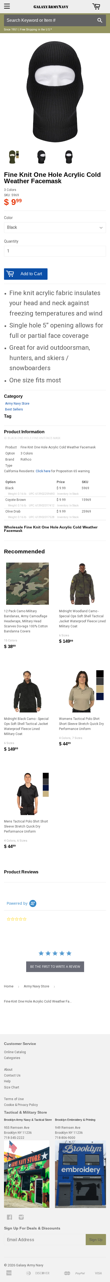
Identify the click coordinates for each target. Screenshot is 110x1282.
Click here (43, 471)
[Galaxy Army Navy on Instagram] (21, 1218)
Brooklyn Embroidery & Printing (75, 1119)
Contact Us (12, 1075)
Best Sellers (14, 409)
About (8, 1069)
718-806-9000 (65, 1138)
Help (7, 1081)
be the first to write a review (55, 966)
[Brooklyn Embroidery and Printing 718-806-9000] (80, 1207)
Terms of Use (14, 1099)
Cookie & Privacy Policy (21, 1105)
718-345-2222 (14, 1138)
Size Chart (11, 1087)
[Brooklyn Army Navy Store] (26, 1207)
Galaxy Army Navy (29, 1265)
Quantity (11, 241)
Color (8, 218)
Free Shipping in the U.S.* (36, 29)
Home (8, 986)
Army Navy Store (17, 403)
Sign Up (96, 1239)
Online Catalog (15, 1052)
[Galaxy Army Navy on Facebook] (9, 1218)
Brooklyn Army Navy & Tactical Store (28, 1119)
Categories (12, 1058)
